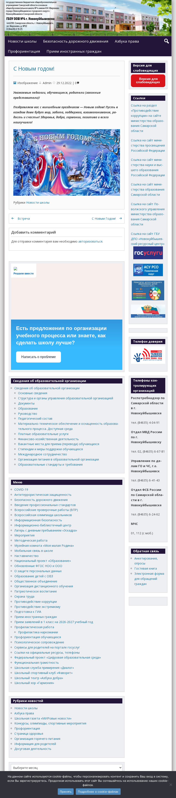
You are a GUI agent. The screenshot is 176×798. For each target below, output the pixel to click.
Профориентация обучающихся (37, 637)
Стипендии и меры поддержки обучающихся (50, 449)
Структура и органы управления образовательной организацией (65, 398)
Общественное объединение (35, 581)
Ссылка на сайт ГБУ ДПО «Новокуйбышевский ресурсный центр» (147, 239)
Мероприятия (24, 535)
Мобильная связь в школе (33, 551)
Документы (26, 403)
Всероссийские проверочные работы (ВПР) (46, 510)
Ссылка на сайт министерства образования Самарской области (147, 189)
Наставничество (26, 556)
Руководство (27, 414)
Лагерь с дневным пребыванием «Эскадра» (45, 530)
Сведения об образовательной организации (47, 388)
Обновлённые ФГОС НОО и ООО (38, 566)
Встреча (24, 218)
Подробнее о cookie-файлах (98, 791)
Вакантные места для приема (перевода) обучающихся (58, 444)
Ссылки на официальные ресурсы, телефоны (47, 652)
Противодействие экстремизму (37, 607)
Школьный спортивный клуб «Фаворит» (43, 673)
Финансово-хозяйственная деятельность (48, 439)
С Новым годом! (34, 68)
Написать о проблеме (38, 357)
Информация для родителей (35, 744)
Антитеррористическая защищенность (42, 495)
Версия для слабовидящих (148, 80)
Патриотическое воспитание (35, 591)
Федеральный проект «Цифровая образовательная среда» (57, 657)
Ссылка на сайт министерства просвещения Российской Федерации (148, 145)
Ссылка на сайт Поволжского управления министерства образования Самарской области (148, 214)
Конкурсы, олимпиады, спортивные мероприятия (50, 723)
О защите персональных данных (38, 571)
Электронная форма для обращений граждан (149, 578)
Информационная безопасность (38, 520)
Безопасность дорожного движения (75, 41)
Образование (28, 408)
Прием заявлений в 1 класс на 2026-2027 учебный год (53, 622)
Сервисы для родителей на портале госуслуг (47, 647)
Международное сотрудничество (42, 454)
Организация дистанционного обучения (43, 586)
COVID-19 (21, 489)
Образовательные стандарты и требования (50, 464)
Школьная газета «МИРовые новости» (42, 718)
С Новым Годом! (104, 218)
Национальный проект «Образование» (42, 561)
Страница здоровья (28, 733)
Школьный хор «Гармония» (34, 683)
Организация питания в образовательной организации (58, 459)
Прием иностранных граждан (74, 51)
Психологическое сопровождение (39, 642)
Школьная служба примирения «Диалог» (44, 668)
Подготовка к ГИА (27, 612)
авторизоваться (90, 241)
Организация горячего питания (37, 739)
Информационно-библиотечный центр (42, 525)
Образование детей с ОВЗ (33, 576)
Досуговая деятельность (32, 749)
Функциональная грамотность (36, 662)
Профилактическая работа (34, 627)
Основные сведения (32, 393)
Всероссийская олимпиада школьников (43, 515)
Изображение (27, 83)
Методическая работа (30, 540)
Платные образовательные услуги (43, 434)
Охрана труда (24, 596)
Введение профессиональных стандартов (45, 505)
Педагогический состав (35, 418)
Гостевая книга (145, 568)
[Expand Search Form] (166, 41)
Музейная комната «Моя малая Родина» (44, 545)
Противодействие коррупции (35, 602)
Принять (66, 791)
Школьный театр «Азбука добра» (38, 678)
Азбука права (127, 41)
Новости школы (22, 41)
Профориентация (24, 51)
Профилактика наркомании (38, 632)
